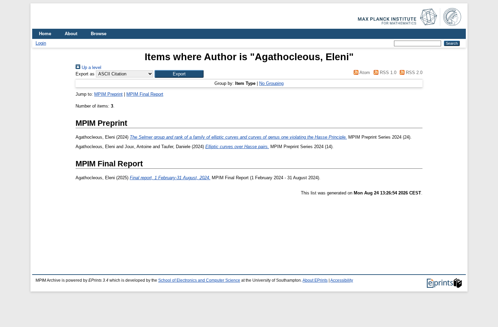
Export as (85, 73)
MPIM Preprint (108, 94)
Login (41, 43)
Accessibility (341, 280)
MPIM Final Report (144, 94)
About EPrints (315, 280)
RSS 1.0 (387, 72)
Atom (364, 72)
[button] (179, 74)
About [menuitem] (71, 33)
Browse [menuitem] (98, 33)
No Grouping (271, 83)
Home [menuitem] (45, 33)
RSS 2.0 (413, 72)
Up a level (90, 67)
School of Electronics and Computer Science (199, 280)
